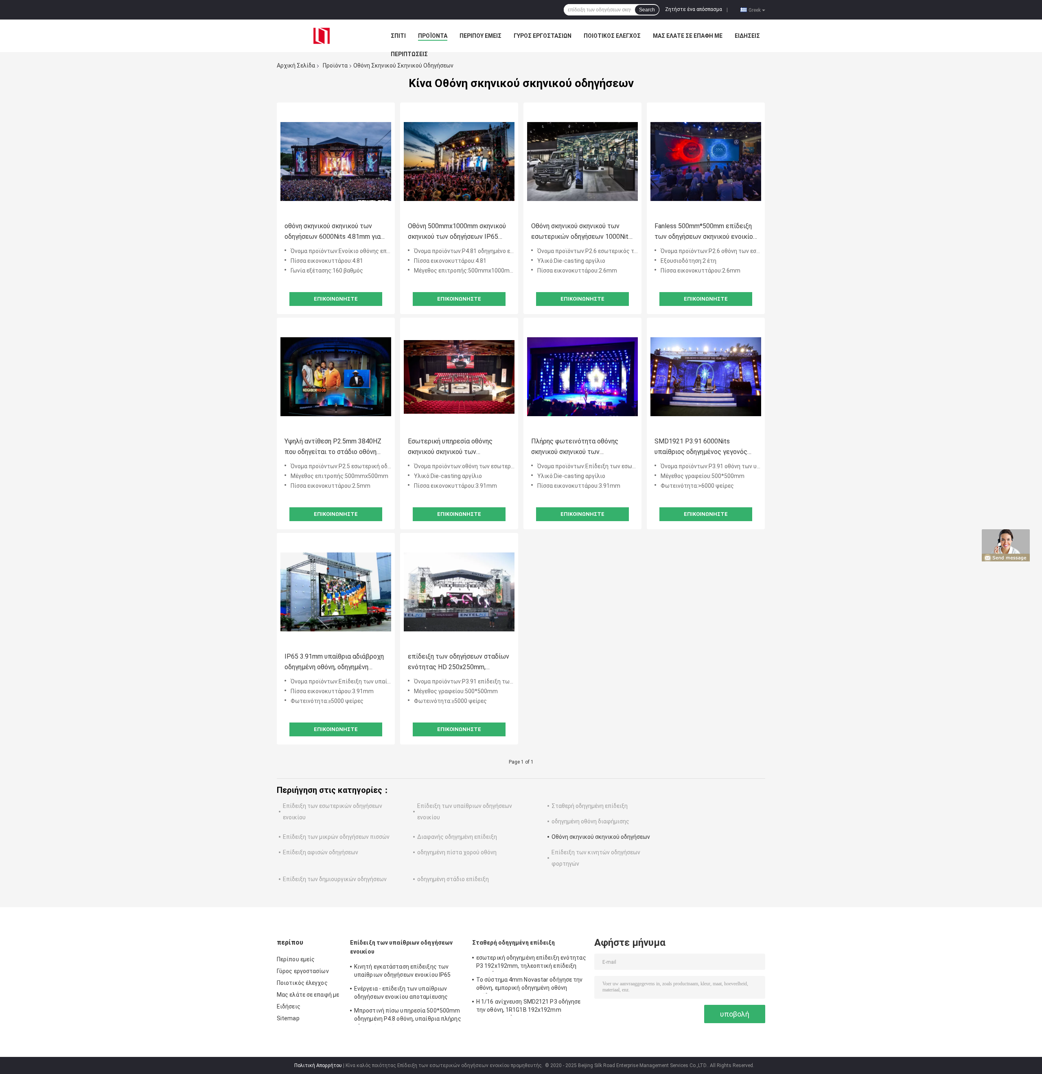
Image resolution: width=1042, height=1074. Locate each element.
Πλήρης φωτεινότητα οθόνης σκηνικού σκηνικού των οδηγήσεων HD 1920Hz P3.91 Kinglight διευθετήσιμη (574, 447)
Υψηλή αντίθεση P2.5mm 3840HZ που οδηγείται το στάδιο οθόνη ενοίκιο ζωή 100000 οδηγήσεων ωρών (333, 447)
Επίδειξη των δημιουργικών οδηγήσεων (335, 879)
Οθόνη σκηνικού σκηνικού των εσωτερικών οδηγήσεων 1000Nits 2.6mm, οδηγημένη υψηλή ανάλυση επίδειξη (581, 232)
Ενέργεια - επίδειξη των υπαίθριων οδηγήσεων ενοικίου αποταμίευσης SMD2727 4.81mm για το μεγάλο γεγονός (408, 993)
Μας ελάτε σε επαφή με (687, 36)
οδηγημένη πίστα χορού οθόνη (457, 852)
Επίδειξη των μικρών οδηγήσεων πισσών (336, 837)
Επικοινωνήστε (336, 299)
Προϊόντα (432, 36)
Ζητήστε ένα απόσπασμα (693, 9)
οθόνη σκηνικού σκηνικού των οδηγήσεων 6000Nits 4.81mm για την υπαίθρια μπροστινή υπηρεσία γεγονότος (335, 232)
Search (647, 10)
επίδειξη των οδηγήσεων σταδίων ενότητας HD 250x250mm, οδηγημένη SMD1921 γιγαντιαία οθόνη (458, 662)
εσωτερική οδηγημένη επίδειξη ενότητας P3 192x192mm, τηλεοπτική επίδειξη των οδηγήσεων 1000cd (531, 962)
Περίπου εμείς (480, 36)
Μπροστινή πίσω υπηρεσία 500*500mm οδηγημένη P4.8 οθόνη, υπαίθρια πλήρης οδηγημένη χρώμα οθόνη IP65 (407, 1015)
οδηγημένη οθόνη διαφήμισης (590, 821)
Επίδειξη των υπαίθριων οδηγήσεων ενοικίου (401, 947)
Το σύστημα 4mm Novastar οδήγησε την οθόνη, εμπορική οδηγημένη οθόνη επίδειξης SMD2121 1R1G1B (529, 984)
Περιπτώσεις (409, 54)
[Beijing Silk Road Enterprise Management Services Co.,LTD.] (321, 35)
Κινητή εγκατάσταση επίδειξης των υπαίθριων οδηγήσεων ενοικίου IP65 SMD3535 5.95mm (402, 971)
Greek (755, 10)
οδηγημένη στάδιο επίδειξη (453, 879)
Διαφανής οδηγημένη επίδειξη (457, 837)
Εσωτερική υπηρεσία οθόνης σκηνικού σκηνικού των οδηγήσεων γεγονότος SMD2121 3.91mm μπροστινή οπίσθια (456, 447)
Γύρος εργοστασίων (542, 36)
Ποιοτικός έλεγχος (612, 36)
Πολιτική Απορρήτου (318, 1065)
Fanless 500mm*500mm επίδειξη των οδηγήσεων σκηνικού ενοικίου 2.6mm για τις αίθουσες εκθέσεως (706, 232)
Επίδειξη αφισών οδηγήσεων (320, 852)
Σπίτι (398, 36)
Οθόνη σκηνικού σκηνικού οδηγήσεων (601, 837)
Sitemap (288, 1018)
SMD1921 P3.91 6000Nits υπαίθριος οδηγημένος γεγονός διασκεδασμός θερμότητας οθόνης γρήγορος (701, 447)
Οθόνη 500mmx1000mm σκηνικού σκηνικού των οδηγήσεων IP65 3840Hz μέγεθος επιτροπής (457, 232)
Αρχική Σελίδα (296, 65)
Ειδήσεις (747, 36)
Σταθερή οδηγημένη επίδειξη (590, 806)
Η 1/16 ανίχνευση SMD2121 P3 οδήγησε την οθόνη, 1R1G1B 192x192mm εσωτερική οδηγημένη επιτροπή (528, 1006)
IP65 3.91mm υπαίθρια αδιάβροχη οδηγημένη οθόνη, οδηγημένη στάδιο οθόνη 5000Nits (334, 662)
